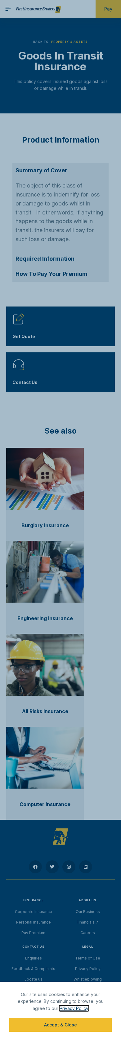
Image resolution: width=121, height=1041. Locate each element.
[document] (60, 520)
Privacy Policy (74, 1008)
